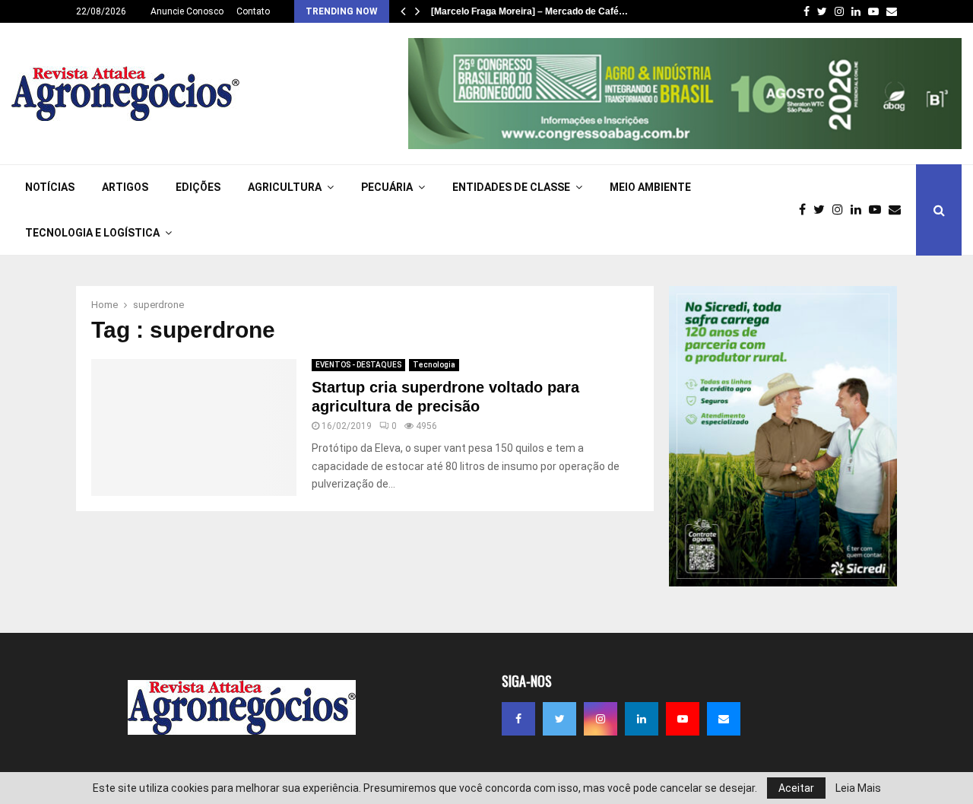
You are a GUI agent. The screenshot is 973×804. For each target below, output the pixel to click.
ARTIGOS (125, 187)
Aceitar (796, 788)
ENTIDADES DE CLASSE (511, 187)
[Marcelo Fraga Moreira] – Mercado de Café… (529, 11)
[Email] (898, 210)
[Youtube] (879, 210)
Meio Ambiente (650, 187)
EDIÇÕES (198, 187)
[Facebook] (806, 210)
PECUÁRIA (387, 187)
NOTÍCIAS (49, 187)
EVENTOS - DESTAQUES (358, 365)
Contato (253, 11)
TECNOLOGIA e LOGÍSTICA (92, 233)
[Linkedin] (860, 210)
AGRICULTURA (285, 187)
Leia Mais (858, 788)
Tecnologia (434, 365)
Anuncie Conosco (187, 11)
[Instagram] (841, 210)
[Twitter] (822, 210)
